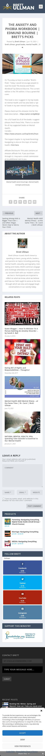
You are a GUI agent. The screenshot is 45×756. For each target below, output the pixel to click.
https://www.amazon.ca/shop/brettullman (21, 134)
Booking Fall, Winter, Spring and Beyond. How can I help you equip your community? (25, 706)
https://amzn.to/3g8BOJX (30, 114)
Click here (15, 145)
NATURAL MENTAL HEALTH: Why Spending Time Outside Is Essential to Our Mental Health (21, 438)
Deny (22, 739)
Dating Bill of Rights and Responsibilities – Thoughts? (17, 369)
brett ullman (10, 44)
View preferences (23, 746)
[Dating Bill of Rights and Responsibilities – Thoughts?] (22, 351)
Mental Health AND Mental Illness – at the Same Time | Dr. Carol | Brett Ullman (21, 403)
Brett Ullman (20, 41)
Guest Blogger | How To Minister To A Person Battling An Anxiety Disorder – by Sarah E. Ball (21, 330)
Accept (22, 733)
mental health (31, 44)
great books (20, 44)
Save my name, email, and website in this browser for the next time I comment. (20, 499)
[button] (41, 710)
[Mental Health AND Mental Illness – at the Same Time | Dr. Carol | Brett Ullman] (22, 387)
